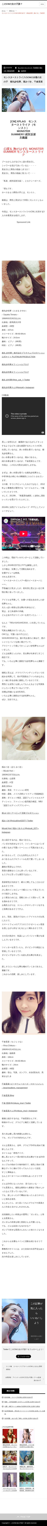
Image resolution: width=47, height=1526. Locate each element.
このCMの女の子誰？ (17, 1523)
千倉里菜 (36, 68)
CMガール (11, 10)
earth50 (23, 71)
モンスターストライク (25, 68)
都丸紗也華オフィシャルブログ (15, 364)
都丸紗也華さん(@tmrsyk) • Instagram (18, 387)
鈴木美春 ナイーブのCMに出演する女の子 (18, 1397)
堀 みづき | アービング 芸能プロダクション (20, 813)
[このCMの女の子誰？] (12, 4)
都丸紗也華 (10, 71)
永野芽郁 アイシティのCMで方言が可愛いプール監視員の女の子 (23, 1379)
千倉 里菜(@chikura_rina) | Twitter (16, 1103)
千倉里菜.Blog (8, 1095)
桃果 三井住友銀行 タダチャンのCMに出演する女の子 (22, 1402)
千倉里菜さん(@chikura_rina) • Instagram (19, 1111)
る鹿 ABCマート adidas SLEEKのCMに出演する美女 (22, 1406)
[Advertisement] (23, 39)
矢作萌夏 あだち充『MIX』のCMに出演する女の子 (21, 1418)
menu (42, 4)
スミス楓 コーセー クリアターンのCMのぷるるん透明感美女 (24, 1368)
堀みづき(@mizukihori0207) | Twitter (17, 821)
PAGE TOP (25, 1517)
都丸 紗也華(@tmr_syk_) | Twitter (16, 380)
